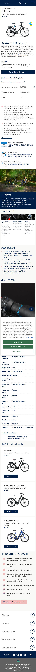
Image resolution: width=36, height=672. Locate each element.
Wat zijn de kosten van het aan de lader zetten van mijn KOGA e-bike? (19, 559)
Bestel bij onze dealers (16, 72)
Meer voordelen (6, 137)
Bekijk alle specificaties (9, 433)
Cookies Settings (16, 351)
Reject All (16, 342)
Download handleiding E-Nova (14, 78)
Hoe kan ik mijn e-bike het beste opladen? (20, 585)
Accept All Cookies (16, 346)
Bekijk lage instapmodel (9, 8)
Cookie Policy (29, 337)
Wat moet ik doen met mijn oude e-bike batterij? (19, 565)
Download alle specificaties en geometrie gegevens (17, 437)
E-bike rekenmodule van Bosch (16, 55)
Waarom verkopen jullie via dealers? (13, 82)
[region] (18, 336)
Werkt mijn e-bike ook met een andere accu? (19, 594)
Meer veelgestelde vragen (12, 602)
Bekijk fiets (9, 476)
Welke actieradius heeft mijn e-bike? (18, 589)
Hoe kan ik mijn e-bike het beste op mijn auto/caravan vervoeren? (20, 581)
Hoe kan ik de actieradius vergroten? (19, 570)
